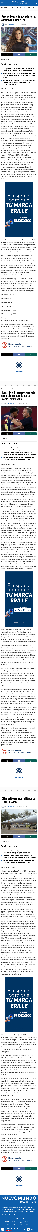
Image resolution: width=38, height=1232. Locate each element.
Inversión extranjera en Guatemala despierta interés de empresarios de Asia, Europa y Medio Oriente (19, 458)
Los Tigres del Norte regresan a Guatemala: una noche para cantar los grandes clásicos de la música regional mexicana (19, 75)
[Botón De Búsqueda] (36, 3)
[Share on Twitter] (7, 54)
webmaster (10, 24)
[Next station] (24, 1229)
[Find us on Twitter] (20, 1219)
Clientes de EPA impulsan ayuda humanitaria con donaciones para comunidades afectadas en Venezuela (19, 454)
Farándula (8, 13)
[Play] (28, 1229)
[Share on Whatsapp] (31, 54)
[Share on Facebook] (19, 54)
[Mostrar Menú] (2, 3)
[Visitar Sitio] (19, 3)
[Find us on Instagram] (17, 1219)
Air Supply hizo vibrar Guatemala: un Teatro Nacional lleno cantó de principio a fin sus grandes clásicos (18, 70)
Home (2, 13)
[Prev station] (32, 1229)
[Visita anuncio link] (19, 209)
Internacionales (10, 389)
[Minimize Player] (36, 1229)
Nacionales (5, 8)
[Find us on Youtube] (23, 1219)
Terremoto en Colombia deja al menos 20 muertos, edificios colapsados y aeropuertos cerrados (18, 449)
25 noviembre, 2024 (22, 24)
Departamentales (18, 8)
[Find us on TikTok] (13, 1219)
